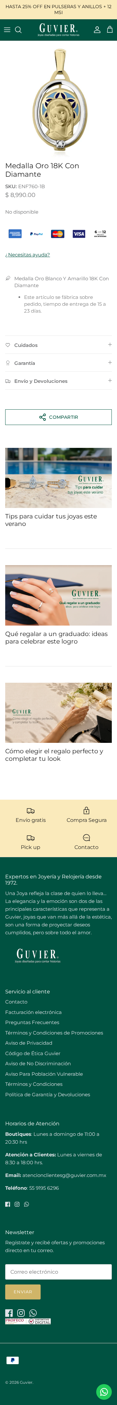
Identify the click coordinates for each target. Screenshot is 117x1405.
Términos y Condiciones (33, 1084)
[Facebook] (7, 1204)
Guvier (26, 1382)
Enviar (23, 1291)
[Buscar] (21, 30)
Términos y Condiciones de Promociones (54, 1033)
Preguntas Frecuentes (32, 1022)
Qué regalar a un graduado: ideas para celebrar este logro (56, 637)
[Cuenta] (95, 30)
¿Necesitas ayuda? (27, 255)
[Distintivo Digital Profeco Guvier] (28, 1322)
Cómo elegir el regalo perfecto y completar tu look (54, 754)
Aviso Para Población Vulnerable (44, 1074)
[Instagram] (17, 1204)
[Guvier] (58, 30)
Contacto (16, 1002)
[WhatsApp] (26, 1204)
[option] (58, 99)
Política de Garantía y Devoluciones (47, 1094)
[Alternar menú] (7, 30)
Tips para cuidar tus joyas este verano (51, 520)
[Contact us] (104, 1392)
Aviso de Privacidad (28, 1043)
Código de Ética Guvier (32, 1053)
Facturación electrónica (33, 1012)
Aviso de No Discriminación (38, 1063)
